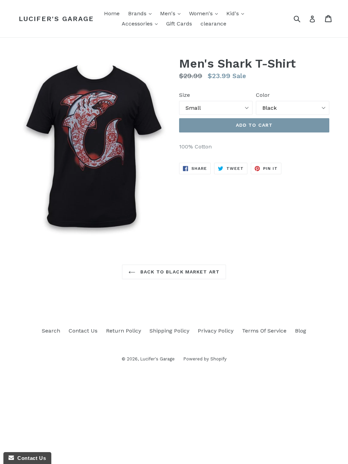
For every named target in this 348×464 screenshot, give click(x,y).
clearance (213, 23)
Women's (205, 13)
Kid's (236, 13)
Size (184, 95)
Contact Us (83, 330)
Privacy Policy (215, 330)
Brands (141, 13)
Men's (172, 13)
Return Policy (123, 330)
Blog (300, 330)
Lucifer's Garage (56, 19)
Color (263, 95)
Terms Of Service (264, 330)
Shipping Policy (169, 330)
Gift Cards (179, 23)
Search (51, 330)
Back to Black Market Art (179, 271)
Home (112, 13)
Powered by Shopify (205, 358)
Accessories (141, 23)
